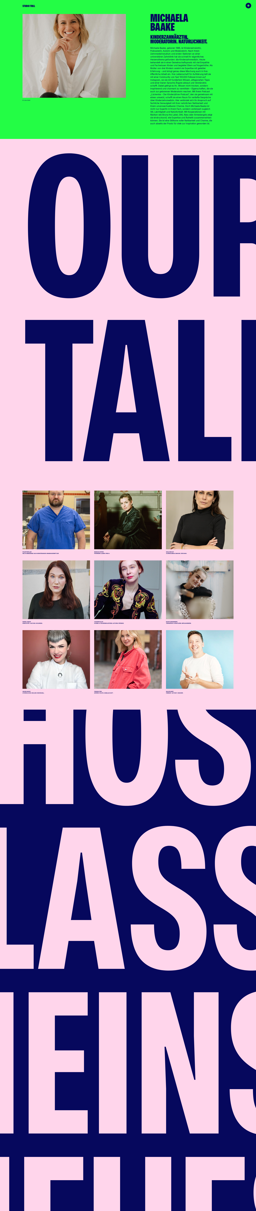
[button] (250, 6)
